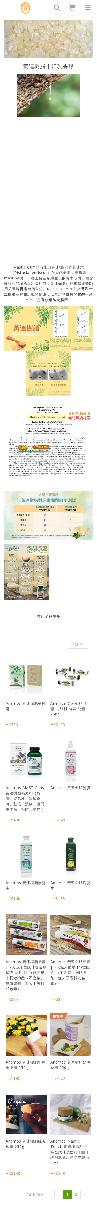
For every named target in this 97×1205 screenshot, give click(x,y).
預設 (75, 644)
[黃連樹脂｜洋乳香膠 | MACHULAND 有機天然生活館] (25, 7)
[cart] (70, 8)
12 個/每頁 (36, 1194)
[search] (55, 8)
